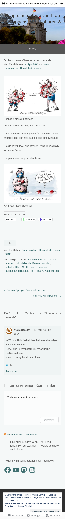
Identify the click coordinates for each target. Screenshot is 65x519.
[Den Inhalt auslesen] (5, 434)
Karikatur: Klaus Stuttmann (19, 267)
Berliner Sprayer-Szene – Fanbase (26, 290)
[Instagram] (32, 470)
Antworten (11, 371)
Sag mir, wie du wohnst (45, 296)
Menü (32, 48)
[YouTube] (16, 470)
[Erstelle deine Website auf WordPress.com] (32, 3)
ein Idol (15, 263)
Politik (7, 254)
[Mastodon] (24, 470)
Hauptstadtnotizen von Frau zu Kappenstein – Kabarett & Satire (32, 21)
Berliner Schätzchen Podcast (23, 434)
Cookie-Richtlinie (25, 506)
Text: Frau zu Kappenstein (44, 271)
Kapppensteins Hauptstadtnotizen (41, 250)
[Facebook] (7, 470)
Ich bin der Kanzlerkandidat (35, 263)
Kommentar (49, 419)
